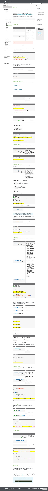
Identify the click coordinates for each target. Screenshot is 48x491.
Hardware (5, 62)
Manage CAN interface (39, 19)
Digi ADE (6, 12)
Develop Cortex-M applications (7, 40)
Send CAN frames (39, 20)
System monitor (6, 48)
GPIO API (7, 26)
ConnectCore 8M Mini (40, 35)
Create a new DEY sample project (23, 474)
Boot (5, 43)
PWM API (7, 28)
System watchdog (6, 49)
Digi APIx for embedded (8, 21)
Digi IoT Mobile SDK (7, 37)
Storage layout (6, 42)
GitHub (21, 475)
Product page (6, 488)
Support (19, 489)
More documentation (7, 489)
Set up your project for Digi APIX (8, 23)
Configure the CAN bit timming (18, 89)
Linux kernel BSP (6, 57)
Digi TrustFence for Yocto (6, 58)
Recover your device (6, 55)
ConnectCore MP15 (40, 34)
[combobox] (35, 3)
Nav (43, 3)
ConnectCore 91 (39, 31)
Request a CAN (39, 7)
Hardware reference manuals (20, 14)
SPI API (7, 31)
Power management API (8, 30)
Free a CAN (16, 43)
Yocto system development (7, 41)
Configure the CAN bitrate (17, 85)
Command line (7, 18)
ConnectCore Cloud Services (7, 56)
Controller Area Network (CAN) (29, 14)
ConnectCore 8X (6, 5)
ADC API (7, 24)
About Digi (12, 489)
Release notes (6, 10)
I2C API (7, 27)
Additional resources (6, 63)
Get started (5, 8)
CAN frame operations (39, 23)
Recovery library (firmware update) (8, 20)
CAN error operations (39, 24)
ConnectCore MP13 (40, 33)
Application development (7, 11)
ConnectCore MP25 (40, 30)
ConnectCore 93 (39, 32)
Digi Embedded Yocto (6, 9)
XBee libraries (6, 38)
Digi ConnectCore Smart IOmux (6, 60)
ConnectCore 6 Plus (40, 38)
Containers (5, 50)
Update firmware (6, 44)
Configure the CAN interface (40, 9)
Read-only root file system (7, 45)
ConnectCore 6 (39, 37)
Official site (12, 488)
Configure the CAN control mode (18, 86)
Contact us (19, 488)
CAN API (7, 25)
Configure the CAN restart (17, 88)
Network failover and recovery (6, 47)
